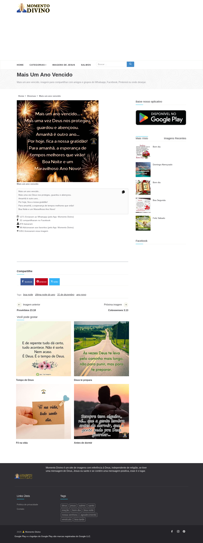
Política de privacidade (27, 504)
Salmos (86, 65)
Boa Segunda (159, 200)
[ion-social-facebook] (172, 532)
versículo (66, 519)
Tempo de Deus (25, 380)
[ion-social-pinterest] (184, 532)
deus (64, 505)
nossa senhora (69, 515)
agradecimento (88, 515)
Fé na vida (22, 443)
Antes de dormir (83, 443)
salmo (82, 505)
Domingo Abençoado (162, 164)
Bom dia (156, 146)
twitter (55, 282)
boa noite (89, 510)
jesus (73, 505)
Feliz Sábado (159, 218)
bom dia (76, 510)
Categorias (37, 65)
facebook (28, 282)
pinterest (42, 282)
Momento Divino (65, 217)
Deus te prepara (83, 380)
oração (65, 510)
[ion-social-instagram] (178, 532)
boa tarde (79, 519)
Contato (20, 509)
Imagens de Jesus (63, 65)
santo (91, 505)
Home (20, 65)
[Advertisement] (101, 38)
